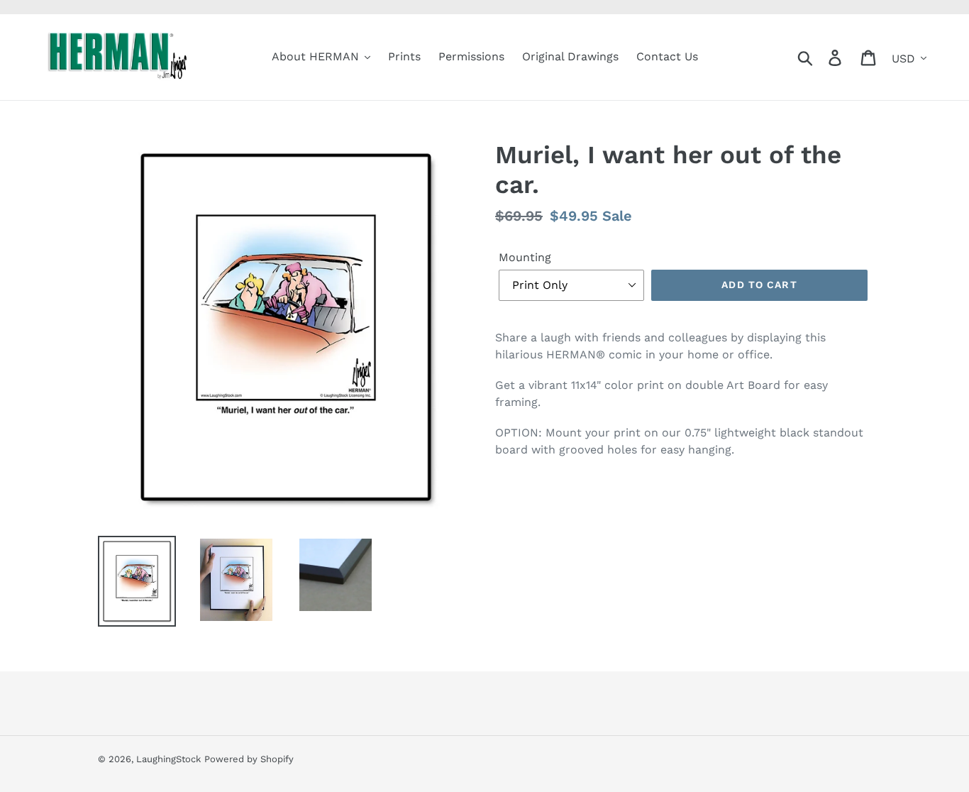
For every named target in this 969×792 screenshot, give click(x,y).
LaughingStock (168, 759)
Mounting (525, 257)
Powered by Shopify (249, 759)
